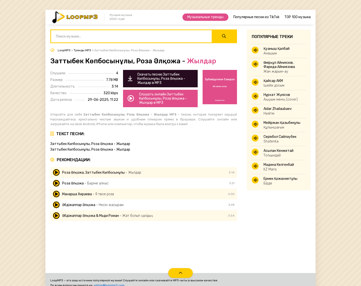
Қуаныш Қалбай (277, 51)
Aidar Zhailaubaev (278, 111)
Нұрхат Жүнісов (281, 97)
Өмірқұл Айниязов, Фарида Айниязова (279, 67)
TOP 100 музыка (297, 17)
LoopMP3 (64, 50)
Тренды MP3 (82, 50)
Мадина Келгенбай (279, 167)
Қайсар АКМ (274, 83)
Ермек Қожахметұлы (280, 181)
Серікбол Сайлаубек (280, 139)
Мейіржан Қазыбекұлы (282, 125)
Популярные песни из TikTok (256, 17)
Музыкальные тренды (205, 17)
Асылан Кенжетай (278, 153)
